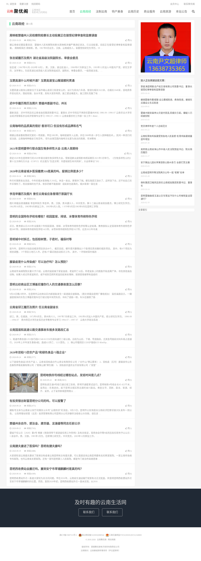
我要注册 (23, 4)
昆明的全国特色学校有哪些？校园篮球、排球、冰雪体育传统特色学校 (53, 216)
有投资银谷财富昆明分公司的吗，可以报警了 (38, 401)
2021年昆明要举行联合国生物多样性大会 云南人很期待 (44, 148)
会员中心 (174, 4)
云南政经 (85, 11)
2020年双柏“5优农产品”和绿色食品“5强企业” (38, 352)
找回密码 (35, 4)
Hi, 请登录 (11, 4)
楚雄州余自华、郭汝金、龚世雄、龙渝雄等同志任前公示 (45, 423)
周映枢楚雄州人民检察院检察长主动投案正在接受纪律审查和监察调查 (53, 35)
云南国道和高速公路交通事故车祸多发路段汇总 (39, 329)
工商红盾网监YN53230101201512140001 (125, 535)
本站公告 (181, 11)
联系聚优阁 (189, 4)
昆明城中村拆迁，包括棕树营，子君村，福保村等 (41, 239)
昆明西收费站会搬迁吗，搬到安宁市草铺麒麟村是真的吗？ (46, 468)
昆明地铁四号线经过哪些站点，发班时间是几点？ (71, 375)
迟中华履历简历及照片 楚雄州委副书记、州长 (38, 103)
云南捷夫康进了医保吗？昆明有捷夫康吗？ (36, 446)
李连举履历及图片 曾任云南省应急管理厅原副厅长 (41, 194)
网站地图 (111, 540)
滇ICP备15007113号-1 (68, 535)
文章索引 (142, 210)
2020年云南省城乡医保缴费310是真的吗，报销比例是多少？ (47, 171)
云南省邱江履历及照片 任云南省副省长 (34, 307)
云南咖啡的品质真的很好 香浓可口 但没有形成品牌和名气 (46, 126)
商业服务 (149, 11)
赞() (130, 40)
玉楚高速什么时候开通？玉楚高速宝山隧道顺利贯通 (42, 80)
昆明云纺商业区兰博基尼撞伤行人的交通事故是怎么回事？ (46, 284)
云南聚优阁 (17, 11)
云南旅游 (165, 11)
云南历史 (133, 11)
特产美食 (117, 11)
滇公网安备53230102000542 (93, 535)
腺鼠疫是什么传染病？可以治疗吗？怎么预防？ (39, 261)
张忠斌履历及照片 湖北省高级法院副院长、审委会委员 (44, 58)
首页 (72, 11)
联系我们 (88, 512)
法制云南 (101, 11)
